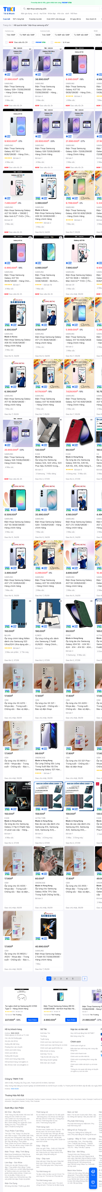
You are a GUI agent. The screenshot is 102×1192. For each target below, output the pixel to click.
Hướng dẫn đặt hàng (12, 1044)
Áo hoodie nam (46, 1133)
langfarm (15, 1101)
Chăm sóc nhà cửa (18, 1147)
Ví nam (38, 1183)
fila (32, 1101)
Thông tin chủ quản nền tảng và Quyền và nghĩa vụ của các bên (84, 1070)
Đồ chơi (27, 1115)
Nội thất (78, 1158)
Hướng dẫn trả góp (11, 1056)
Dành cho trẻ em (15, 1143)
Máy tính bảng (15, 1158)
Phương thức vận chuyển (13, 1047)
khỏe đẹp (52, 13)
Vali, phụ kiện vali (89, 1117)
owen (43, 1099)
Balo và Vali (73, 1112)
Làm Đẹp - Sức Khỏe (13, 1162)
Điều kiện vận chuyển (47, 1063)
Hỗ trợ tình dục (23, 1177)
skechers (78, 1099)
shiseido (8, 1101)
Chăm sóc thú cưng (74, 1173)
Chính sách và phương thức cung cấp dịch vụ (84, 1060)
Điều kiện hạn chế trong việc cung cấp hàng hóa (84, 1049)
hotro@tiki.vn (23, 1062)
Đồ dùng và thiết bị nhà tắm (82, 1160)
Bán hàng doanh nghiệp (48, 1060)
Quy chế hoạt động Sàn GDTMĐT (83, 1033)
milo (71, 1099)
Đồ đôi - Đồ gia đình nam (52, 1135)
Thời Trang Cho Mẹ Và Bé (14, 1115)
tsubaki (37, 1101)
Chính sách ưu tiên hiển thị (80, 1056)
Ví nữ (59, 1174)
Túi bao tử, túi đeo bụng (55, 1185)
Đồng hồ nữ (80, 1132)
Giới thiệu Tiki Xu (46, 1054)
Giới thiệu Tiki (45, 1033)
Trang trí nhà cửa (73, 1154)
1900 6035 (15, 1089)
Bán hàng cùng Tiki (77, 1036)
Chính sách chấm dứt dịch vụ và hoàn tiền (84, 1065)
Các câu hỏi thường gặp (13, 1038)
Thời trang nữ (42, 1112)
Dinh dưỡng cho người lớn (18, 1123)
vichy (28, 1101)
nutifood (97, 1099)
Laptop (87, 1147)
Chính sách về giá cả (78, 1045)
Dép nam (47, 1163)
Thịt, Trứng (16, 1133)
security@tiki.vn (22, 1065)
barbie (37, 1099)
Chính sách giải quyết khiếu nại (51, 1048)
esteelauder (20, 1099)
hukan (22, 1101)
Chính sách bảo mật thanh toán (51, 1042)
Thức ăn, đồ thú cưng (16, 1145)
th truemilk (30, 1099)
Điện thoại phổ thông (16, 1156)
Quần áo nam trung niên (49, 1139)
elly (67, 1099)
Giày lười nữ (55, 1152)
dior (13, 1099)
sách (67, 13)
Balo (69, 1115)
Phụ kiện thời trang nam (81, 1125)
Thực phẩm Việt (23, 1135)
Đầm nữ (44, 1115)
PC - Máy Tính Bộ (77, 1147)
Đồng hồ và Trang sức (77, 1130)
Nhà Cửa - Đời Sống (76, 1152)
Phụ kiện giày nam (47, 1165)
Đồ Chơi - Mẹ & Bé (12, 1112)
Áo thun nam (40, 1129)
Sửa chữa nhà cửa (78, 1156)
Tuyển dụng (44, 1039)
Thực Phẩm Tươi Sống (14, 1131)
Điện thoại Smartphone (13, 1154)
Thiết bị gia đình (24, 1186)
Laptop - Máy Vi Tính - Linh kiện (82, 1139)
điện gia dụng (26, 13)
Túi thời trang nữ (43, 1171)
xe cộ (36, 13)
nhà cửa (60, 13)
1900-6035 (15, 1033)
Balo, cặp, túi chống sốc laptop (82, 1116)
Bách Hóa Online (75, 1170)
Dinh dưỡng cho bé (16, 1121)
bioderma (61, 1099)
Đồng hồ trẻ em (90, 1134)
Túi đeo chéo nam (48, 1183)
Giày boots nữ (44, 1152)
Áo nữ (38, 1115)
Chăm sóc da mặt (11, 1165)
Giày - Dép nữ (42, 1146)
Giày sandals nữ (48, 1150)
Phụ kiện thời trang (76, 1121)
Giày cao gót (40, 1148)
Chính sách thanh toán (78, 1053)
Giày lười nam (41, 1161)
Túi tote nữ (49, 1176)
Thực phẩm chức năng (17, 1167)
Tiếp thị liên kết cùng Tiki (49, 1057)
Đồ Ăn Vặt (75, 1179)
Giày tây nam (51, 1161)
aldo (84, 1099)
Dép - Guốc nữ (52, 1148)
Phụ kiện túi (59, 1176)
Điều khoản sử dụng (47, 1051)
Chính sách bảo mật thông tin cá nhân (53, 1045)
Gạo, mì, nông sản (16, 1139)
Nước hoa (13, 1177)
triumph (90, 1099)
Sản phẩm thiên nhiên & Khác (17, 1172)
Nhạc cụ (84, 1164)
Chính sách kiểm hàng (13, 1050)
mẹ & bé (43, 13)
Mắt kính (87, 1124)
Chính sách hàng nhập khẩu (15, 1059)
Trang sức (71, 1132)
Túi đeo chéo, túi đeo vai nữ (46, 1174)
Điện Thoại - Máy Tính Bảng (17, 1152)
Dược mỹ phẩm (24, 1179)
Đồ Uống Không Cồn (80, 1181)
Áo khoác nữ (53, 1117)
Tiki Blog (43, 1036)
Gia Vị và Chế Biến (78, 1177)
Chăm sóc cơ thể (16, 1169)
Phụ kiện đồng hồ (78, 1134)
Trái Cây (8, 1133)
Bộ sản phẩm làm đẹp (18, 1178)
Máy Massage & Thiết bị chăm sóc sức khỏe (19, 1170)
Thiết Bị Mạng (80, 1145)
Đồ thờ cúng (76, 1164)
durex (55, 1099)
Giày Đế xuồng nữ (50, 1154)
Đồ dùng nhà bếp (11, 1186)
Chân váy (51, 1119)
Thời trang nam (42, 1127)
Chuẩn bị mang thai (16, 1127)
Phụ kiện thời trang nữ (75, 1124)
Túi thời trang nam (44, 1180)
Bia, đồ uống (12, 1141)
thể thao (74, 13)
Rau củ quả (13, 1135)
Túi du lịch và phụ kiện (80, 1115)
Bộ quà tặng (78, 1183)
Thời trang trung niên (47, 1123)
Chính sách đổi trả (11, 1053)
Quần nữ (51, 1115)
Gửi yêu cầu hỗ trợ (11, 1041)
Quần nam (50, 1129)
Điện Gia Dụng (11, 1183)
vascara (8, 1099)
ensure (48, 1099)
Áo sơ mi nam (50, 1131)
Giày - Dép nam (43, 1158)
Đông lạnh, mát (20, 1137)
